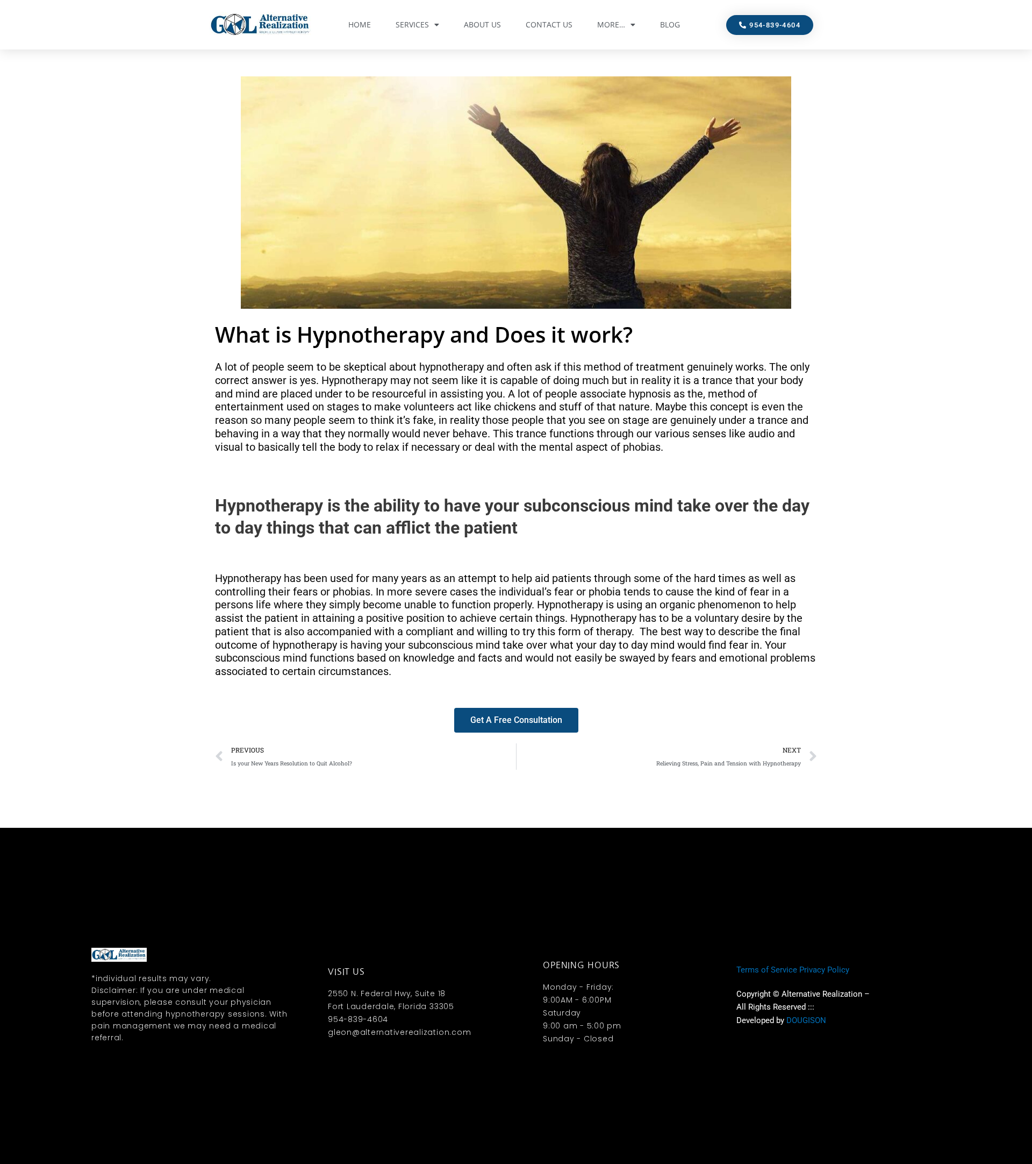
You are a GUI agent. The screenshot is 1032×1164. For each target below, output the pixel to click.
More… (611, 24)
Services (412, 24)
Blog (670, 24)
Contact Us (549, 24)
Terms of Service (766, 970)
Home (359, 24)
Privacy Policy (824, 970)
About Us (482, 24)
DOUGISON (806, 1020)
